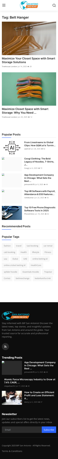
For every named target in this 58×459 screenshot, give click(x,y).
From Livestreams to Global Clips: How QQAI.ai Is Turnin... (40, 144)
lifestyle (35, 252)
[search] (54, 5)
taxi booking (32, 245)
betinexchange (22, 278)
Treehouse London (9, 66)
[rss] (5, 346)
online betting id (39, 258)
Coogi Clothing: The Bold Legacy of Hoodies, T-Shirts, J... (39, 161)
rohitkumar (29, 197)
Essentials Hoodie (31, 271)
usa (5, 258)
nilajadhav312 (9, 386)
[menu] (4, 5)
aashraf (27, 149)
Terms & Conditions (12, 451)
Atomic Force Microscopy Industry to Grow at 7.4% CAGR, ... (29, 381)
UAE (25, 258)
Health (24, 252)
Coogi (26, 168)
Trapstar (48, 271)
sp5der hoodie (10, 271)
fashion (7, 245)
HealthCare (36, 265)
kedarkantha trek (43, 278)
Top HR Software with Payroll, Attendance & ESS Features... (39, 192)
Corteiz (7, 278)
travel (18, 245)
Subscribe (49, 429)
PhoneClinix (29, 214)
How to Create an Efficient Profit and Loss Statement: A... (39, 395)
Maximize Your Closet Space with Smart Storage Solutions (28, 60)
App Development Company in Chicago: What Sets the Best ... (39, 178)
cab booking (9, 252)
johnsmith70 (29, 184)
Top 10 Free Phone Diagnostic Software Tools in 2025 (40, 209)
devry (26, 402)
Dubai (15, 258)
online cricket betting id (14, 265)
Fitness (48, 252)
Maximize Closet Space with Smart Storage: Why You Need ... (25, 110)
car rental (48, 245)
